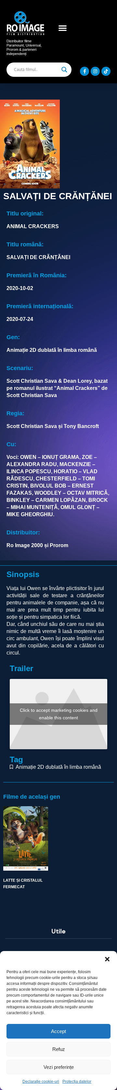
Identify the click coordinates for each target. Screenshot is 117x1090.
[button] (107, 959)
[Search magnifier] (64, 69)
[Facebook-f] (84, 71)
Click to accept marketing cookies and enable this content (59, 714)
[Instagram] (95, 71)
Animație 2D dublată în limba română (58, 767)
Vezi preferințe (59, 1067)
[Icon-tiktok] (105, 71)
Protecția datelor (76, 1081)
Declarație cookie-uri (40, 1081)
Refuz (58, 1049)
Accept (58, 1031)
